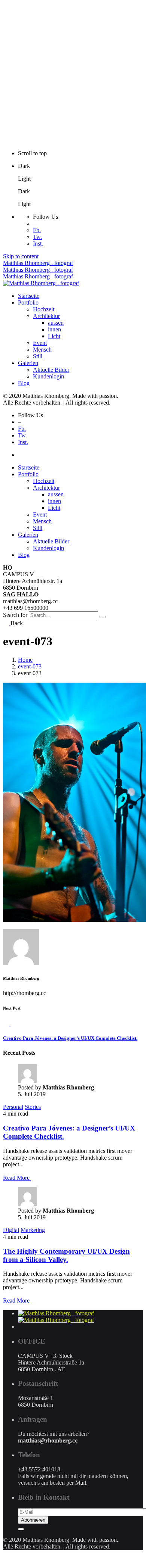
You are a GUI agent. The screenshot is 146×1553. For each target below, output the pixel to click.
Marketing (33, 1230)
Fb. (37, 230)
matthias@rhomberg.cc (47, 1440)
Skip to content (21, 256)
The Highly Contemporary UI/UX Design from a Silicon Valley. (66, 1255)
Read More (17, 1178)
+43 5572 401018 (39, 1469)
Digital (11, 1230)
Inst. (38, 243)
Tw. (37, 237)
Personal (13, 1107)
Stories (33, 1107)
